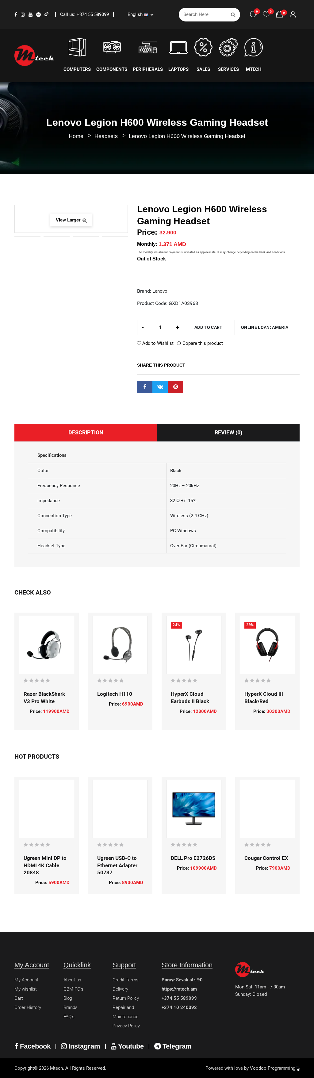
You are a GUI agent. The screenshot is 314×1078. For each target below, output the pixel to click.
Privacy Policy (126, 1026)
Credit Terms (126, 980)
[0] (266, 14)
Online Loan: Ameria (265, 327)
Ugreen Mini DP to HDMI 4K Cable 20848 (45, 865)
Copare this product (202, 343)
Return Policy (126, 998)
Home (76, 136)
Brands (70, 1007)
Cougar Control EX (266, 858)
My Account (26, 980)
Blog (67, 998)
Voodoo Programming (273, 1068)
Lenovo (159, 291)
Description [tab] (85, 432)
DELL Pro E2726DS (193, 858)
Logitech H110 (114, 694)
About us (72, 980)
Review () (228, 432)
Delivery (120, 989)
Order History (27, 1007)
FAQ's (69, 1016)
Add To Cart (208, 327)
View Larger (69, 220)
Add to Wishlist (157, 343)
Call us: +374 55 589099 (85, 14)
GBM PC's (73, 989)
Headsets (106, 136)
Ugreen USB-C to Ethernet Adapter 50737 (117, 865)
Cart (18, 998)
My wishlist (25, 989)
